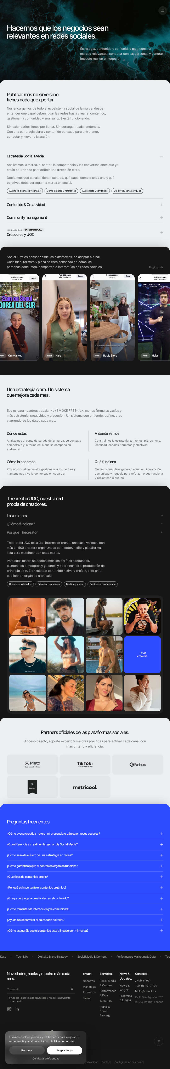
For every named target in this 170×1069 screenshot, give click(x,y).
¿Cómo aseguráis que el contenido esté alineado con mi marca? (47, 930)
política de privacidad (34, 997)
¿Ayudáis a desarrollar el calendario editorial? (35, 920)
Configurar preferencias (46, 1058)
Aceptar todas (64, 1050)
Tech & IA (106, 1001)
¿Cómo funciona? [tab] (21, 524)
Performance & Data (108, 993)
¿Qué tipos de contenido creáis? (27, 876)
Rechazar (27, 1050)
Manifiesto (89, 986)
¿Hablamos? (143, 980)
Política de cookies (63, 1041)
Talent (87, 998)
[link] (33, 229)
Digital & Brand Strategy (105, 1011)
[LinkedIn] (17, 1009)
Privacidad (92, 1062)
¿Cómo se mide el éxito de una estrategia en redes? (40, 855)
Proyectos (89, 992)
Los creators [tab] (17, 515)
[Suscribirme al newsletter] (71, 989)
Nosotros (89, 981)
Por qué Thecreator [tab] (22, 532)
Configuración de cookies (129, 1062)
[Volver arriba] (158, 1041)
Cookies (106, 1062)
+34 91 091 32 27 (146, 985)
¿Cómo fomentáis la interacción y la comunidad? (38, 909)
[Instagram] (9, 1009)
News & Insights (125, 988)
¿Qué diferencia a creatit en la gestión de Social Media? (42, 844)
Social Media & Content (108, 983)
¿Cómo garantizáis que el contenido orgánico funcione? (42, 866)
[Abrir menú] (162, 10)
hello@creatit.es (145, 991)
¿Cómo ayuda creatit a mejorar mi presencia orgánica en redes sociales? (53, 833)
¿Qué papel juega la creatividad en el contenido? (38, 898)
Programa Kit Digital (126, 998)
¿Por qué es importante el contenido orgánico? (36, 887)
